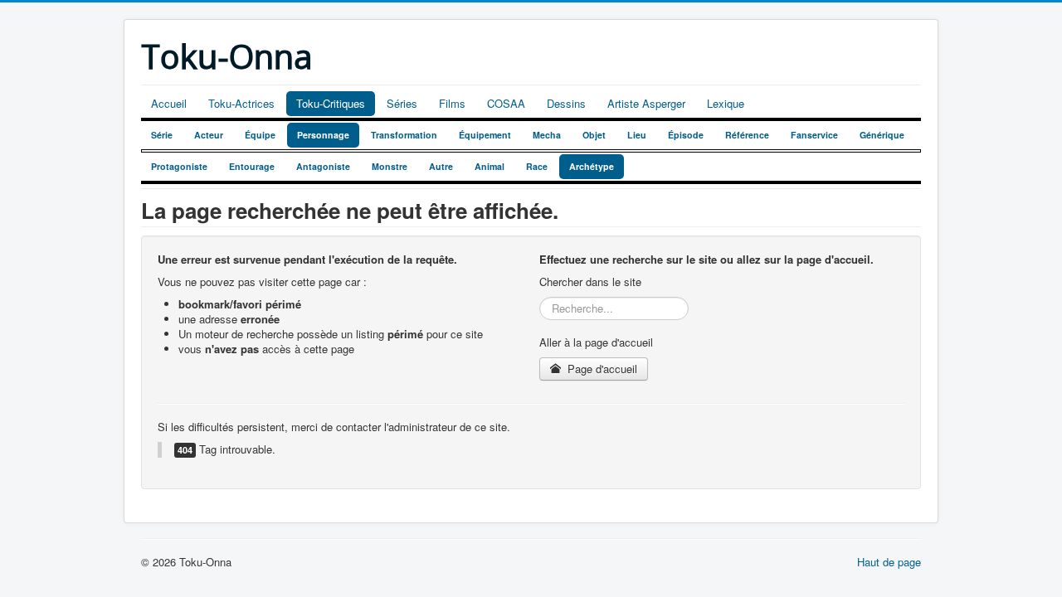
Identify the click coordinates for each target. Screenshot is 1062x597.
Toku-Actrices (241, 103)
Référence (747, 135)
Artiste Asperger (646, 103)
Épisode (686, 135)
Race (537, 166)
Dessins (566, 103)
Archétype (591, 166)
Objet (594, 135)
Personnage (323, 135)
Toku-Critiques (330, 103)
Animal (489, 166)
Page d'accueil (600, 368)
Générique (882, 135)
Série (162, 135)
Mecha (547, 135)
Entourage (252, 166)
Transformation (404, 135)
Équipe (260, 135)
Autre (441, 166)
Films (452, 103)
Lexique (725, 103)
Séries (402, 103)
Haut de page (889, 562)
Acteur (208, 135)
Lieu (636, 135)
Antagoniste (323, 166)
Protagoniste (179, 166)
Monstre (389, 166)
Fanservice (814, 135)
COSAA (506, 103)
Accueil (169, 103)
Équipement (485, 135)
